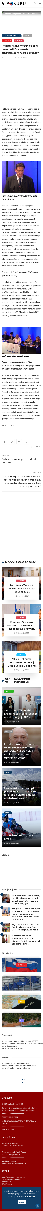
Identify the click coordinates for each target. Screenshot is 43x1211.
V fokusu (18, 41)
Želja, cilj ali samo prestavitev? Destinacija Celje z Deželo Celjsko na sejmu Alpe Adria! (22, 662)
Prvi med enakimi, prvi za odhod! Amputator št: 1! (19, 461)
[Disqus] (21, 526)
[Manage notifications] (37, 1206)
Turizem (21, 655)
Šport (7, 772)
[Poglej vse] (21, 965)
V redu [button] (21, 1202)
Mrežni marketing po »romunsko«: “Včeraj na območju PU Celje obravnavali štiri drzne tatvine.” (26, 940)
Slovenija (7, 41)
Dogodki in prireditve (11, 36)
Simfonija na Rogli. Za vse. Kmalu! (18, 837)
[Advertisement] (21, 83)
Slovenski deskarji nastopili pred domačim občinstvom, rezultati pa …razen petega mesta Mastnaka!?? (20, 793)
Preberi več (30, 1196)
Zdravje (8, 691)
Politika (27, 36)
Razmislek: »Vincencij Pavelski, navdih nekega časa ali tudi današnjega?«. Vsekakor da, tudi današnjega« (21, 589)
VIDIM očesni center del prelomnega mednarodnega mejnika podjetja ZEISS (20, 714)
